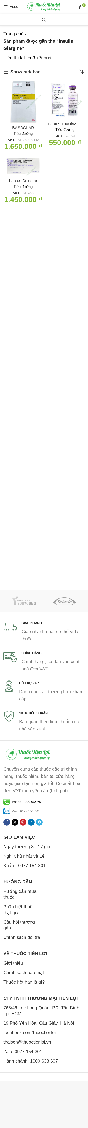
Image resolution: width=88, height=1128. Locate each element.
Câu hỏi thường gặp (19, 925)
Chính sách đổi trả (21, 937)
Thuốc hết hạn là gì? (24, 982)
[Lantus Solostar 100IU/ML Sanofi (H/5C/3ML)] (23, 166)
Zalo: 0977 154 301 (22, 1051)
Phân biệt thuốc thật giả (19, 909)
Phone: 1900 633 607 (27, 802)
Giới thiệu (13, 963)
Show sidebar (25, 71)
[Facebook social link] (6, 822)
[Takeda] (64, 601)
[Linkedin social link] (31, 822)
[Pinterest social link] (23, 822)
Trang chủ (13, 33)
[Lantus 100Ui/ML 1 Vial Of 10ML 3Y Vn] (65, 100)
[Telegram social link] (39, 822)
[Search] (44, 19)
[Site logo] (44, 6)
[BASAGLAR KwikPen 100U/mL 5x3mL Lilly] (23, 102)
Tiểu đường (23, 134)
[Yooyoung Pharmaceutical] (23, 601)
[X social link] (15, 822)
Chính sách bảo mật (23, 972)
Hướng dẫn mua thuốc (19, 894)
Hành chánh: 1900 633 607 (30, 1061)
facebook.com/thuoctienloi (29, 1032)
